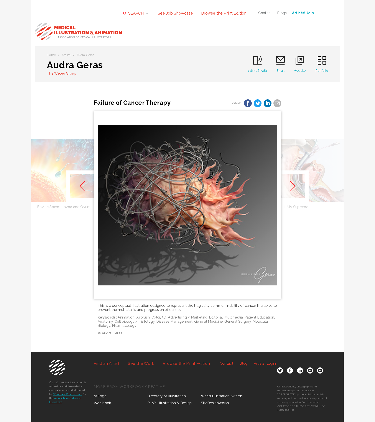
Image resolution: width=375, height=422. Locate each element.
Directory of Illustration (166, 396)
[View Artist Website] (187, 205)
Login (265, 363)
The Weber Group (61, 73)
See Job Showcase (175, 13)
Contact (265, 13)
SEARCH (135, 13)
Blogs (282, 13)
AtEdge (100, 396)
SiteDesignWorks (215, 403)
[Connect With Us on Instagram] (310, 371)
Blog (243, 363)
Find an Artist (106, 363)
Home (51, 55)
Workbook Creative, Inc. (67, 394)
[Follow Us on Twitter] (280, 371)
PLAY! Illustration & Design (169, 403)
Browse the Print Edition (224, 13)
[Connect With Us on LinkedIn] (300, 371)
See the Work (141, 363)
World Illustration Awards (222, 396)
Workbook (102, 403)
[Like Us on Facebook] (290, 371)
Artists (66, 55)
